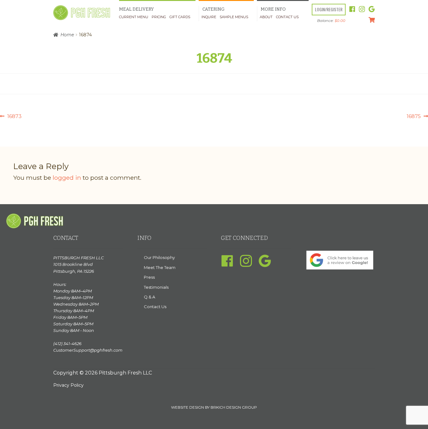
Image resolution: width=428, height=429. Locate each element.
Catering (213, 9)
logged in (67, 177)
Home (67, 35)
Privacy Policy (68, 385)
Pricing (159, 17)
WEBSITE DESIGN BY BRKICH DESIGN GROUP (214, 407)
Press (149, 277)
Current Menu (133, 17)
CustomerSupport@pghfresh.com (88, 350)
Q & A (149, 296)
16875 (414, 117)
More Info (273, 9)
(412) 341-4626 (67, 343)
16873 (14, 117)
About (266, 17)
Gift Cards (180, 17)
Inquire (208, 17)
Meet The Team (159, 267)
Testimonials (156, 287)
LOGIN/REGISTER (328, 9)
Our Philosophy (159, 257)
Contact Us (287, 17)
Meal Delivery (136, 9)
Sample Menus (234, 17)
